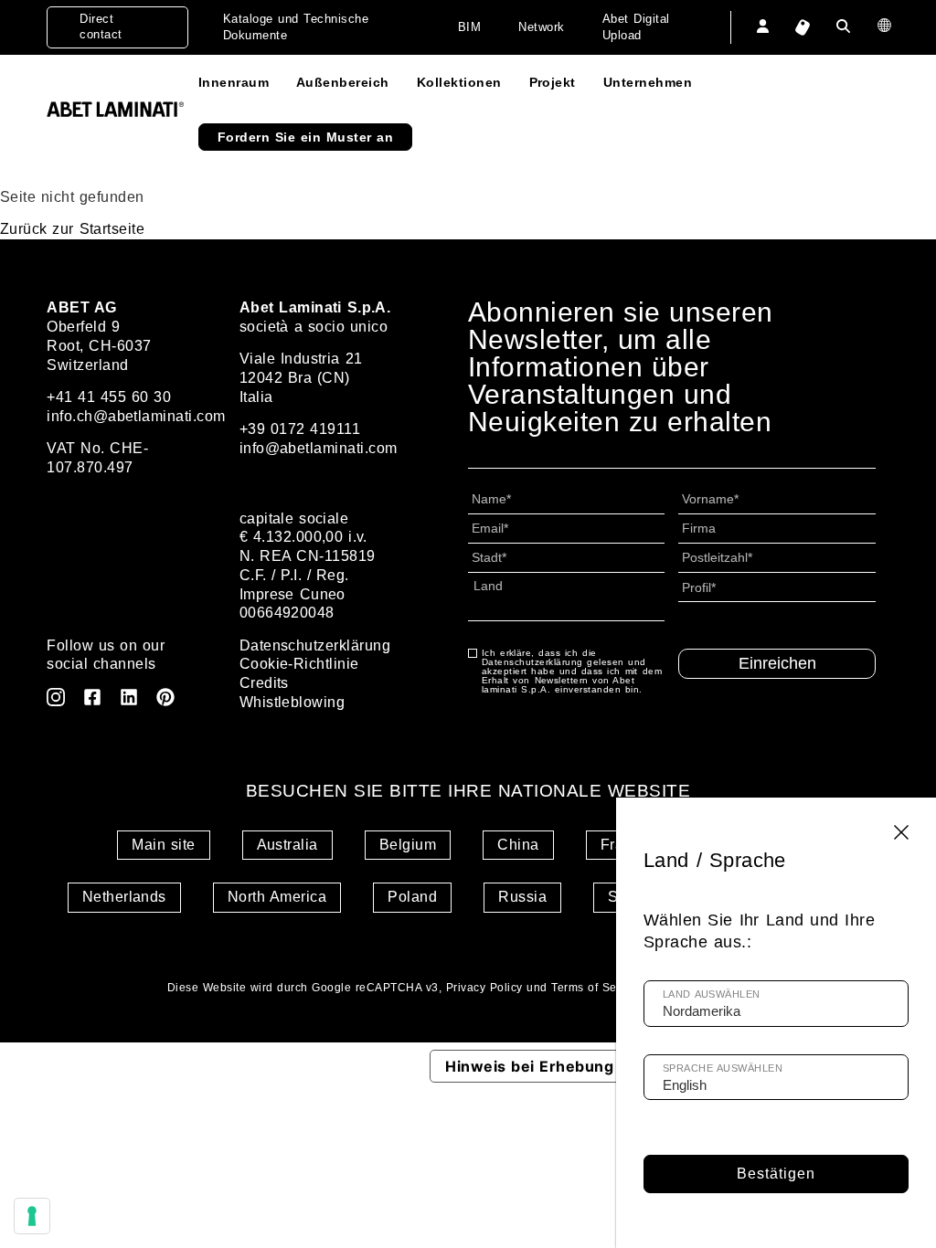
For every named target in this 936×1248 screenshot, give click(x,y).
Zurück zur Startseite (72, 229)
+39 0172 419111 (299, 429)
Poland (412, 896)
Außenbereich (342, 82)
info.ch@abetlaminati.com (136, 416)
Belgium (407, 844)
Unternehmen (647, 82)
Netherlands (124, 896)
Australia (287, 844)
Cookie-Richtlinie (299, 664)
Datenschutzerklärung (315, 645)
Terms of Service (597, 987)
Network (541, 27)
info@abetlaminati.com (318, 448)
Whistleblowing (292, 702)
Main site (163, 844)
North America (277, 896)
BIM (469, 27)
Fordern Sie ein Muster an (305, 137)
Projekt (552, 82)
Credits (264, 683)
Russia (522, 896)
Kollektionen (459, 82)
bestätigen (776, 1173)
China (517, 844)
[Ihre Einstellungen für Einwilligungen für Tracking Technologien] (32, 1216)
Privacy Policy (484, 987)
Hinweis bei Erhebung (529, 1066)
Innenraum (233, 82)
